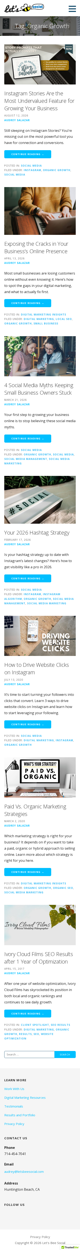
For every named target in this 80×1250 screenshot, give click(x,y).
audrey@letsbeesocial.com (24, 1171)
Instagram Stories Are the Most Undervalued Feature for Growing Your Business (39, 101)
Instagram (32, 170)
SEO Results (60, 1024)
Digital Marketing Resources (25, 1097)
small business (45, 323)
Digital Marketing (39, 319)
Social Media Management (25, 459)
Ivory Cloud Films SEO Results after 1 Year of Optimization (38, 957)
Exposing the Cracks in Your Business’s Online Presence (36, 247)
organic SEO (63, 888)
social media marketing (46, 603)
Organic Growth (56, 170)
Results (25, 1034)
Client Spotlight (35, 1024)
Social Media (31, 165)
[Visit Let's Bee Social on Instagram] (7, 1214)
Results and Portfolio (19, 1115)
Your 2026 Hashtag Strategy (36, 532)
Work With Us (14, 1089)
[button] (74, 8)
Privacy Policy (14, 1124)
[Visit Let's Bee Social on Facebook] (16, 1214)
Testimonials (13, 1106)
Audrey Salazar (17, 120)
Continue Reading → (27, 154)
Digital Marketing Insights (43, 314)
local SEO (64, 319)
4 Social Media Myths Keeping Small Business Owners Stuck (38, 388)
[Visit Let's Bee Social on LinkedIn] (25, 1214)
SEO (36, 1034)
